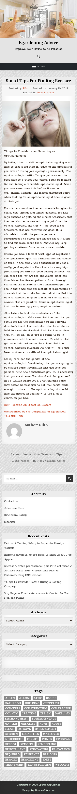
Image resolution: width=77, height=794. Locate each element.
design (45, 713)
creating (29, 713)
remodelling (15, 749)
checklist (51, 703)
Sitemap (9, 522)
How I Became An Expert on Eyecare (27, 405)
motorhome (14, 739)
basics (51, 698)
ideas (9, 729)
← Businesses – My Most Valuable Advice (38, 461)
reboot (10, 744)
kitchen (11, 734)
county (11, 713)
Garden (11, 724)
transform (14, 765)
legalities (30, 734)
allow (24, 698)
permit (32, 739)
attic (38, 698)
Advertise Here (14, 508)
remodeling (47, 744)
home (43, 724)
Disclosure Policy (15, 515)
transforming (39, 765)
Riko (25, 88)
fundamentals (44, 719)
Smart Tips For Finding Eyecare (38, 80)
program (63, 739)
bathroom (13, 703)
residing (50, 754)
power (47, 739)
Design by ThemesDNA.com (38, 790)
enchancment (16, 719)
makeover (51, 734)
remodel (27, 744)
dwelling (62, 713)
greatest (28, 724)
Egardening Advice (38, 42)
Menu (41, 66)
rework (11, 760)
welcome (62, 765)
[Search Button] (38, 56)
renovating (38, 749)
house (56, 724)
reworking (29, 760)
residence (31, 754)
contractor (61, 708)
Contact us (11, 501)
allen (10, 698)
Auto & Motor (45, 92)
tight (46, 760)
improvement (45, 729)
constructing (35, 708)
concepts (12, 708)
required (12, 754)
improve (24, 729)
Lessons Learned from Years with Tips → (38, 454)
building (32, 703)
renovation (61, 749)
